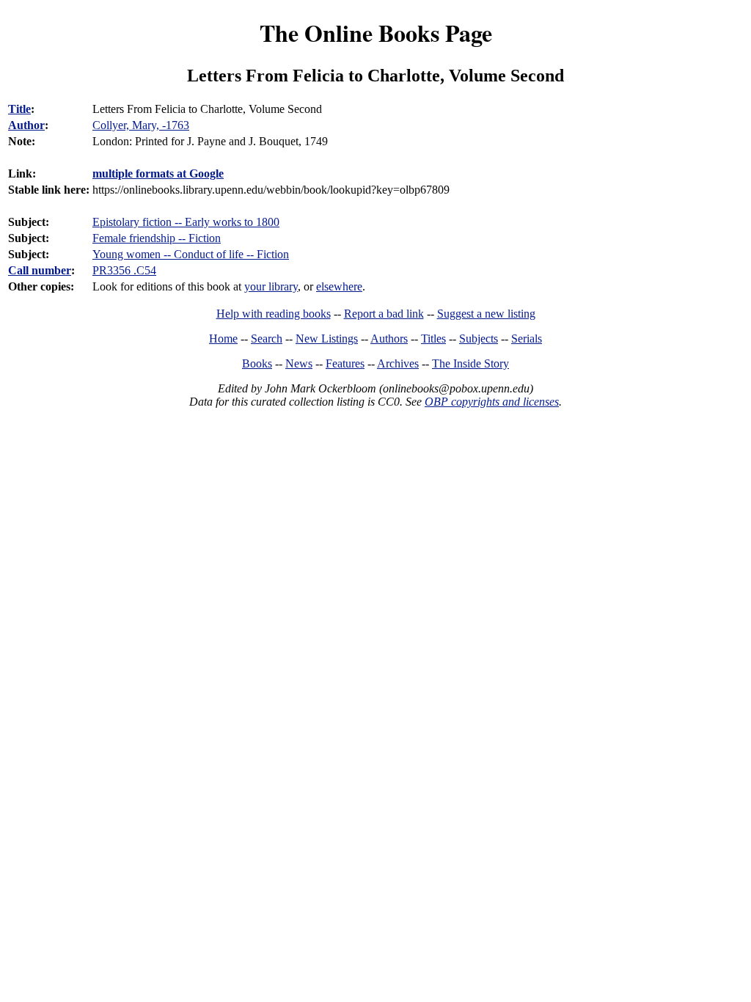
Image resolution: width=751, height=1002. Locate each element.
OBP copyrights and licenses (492, 401)
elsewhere (339, 286)
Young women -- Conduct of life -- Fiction (190, 254)
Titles (433, 338)
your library (271, 286)
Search (266, 338)
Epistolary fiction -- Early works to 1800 (185, 222)
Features (345, 363)
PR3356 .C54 (124, 270)
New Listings (327, 338)
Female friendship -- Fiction (156, 238)
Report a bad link (384, 313)
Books (257, 363)
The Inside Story (470, 363)
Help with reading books (273, 313)
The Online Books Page (376, 32)
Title (19, 109)
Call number (39, 270)
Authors (389, 338)
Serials (526, 338)
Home (223, 338)
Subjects (478, 338)
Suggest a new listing (486, 313)
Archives (398, 363)
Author (26, 125)
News (298, 363)
